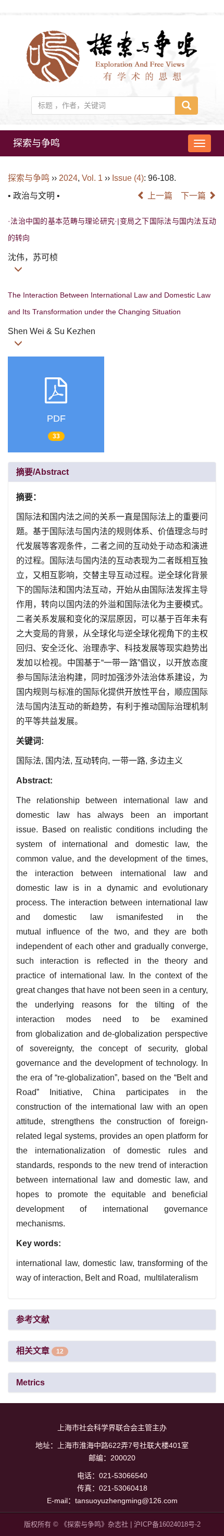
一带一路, (131, 760)
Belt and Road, (113, 1277)
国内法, (59, 760)
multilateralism (170, 1277)
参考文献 (32, 1319)
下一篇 (194, 195)
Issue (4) (128, 178)
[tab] (112, 472)
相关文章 (40, 1350)
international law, (49, 1263)
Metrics (30, 1382)
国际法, (30, 760)
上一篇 (158, 195)
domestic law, (110, 1263)
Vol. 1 (92, 178)
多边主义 (166, 760)
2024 (68, 178)
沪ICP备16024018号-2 (167, 1524)
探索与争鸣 (36, 143)
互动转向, (93, 760)
